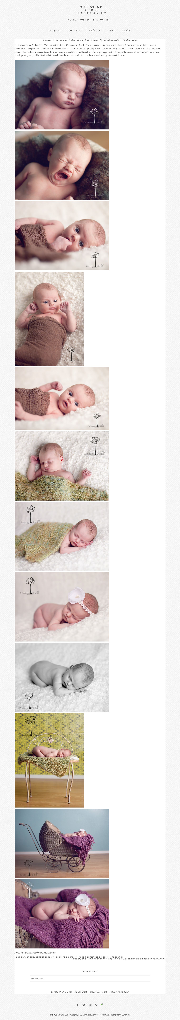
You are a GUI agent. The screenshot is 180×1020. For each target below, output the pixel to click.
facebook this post (61, 992)
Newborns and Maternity (44, 953)
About (111, 30)
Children (27, 953)
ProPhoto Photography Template (115, 1015)
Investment (75, 30)
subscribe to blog (119, 992)
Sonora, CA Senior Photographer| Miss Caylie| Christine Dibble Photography (118, 959)
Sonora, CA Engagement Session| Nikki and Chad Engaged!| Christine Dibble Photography (68, 957)
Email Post (80, 992)
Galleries (94, 30)
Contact (127, 30)
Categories (54, 30)
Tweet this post (98, 992)
